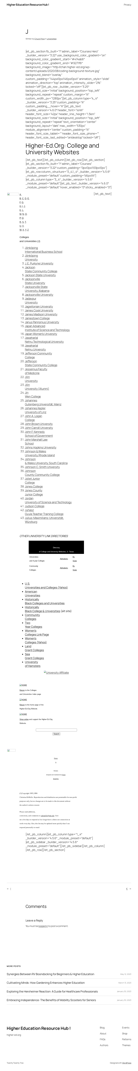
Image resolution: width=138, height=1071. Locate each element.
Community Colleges (32, 617)
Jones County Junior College (34, 492)
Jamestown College (37, 318)
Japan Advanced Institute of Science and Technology (47, 328)
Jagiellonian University (39, 306)
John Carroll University (39, 428)
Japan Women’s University (41, 334)
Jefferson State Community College (41, 363)
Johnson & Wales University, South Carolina (46, 461)
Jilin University (31, 379)
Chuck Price (39, 38)
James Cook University (39, 310)
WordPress (126, 1063)
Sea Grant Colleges (34, 656)
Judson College (34, 506)
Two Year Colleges (33, 625)
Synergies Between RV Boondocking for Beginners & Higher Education (50, 974)
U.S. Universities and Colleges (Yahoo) (46, 585)
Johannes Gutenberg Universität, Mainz (43, 402)
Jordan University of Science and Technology (48, 500)
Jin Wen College (33, 394)
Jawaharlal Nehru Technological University (44, 339)
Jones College (34, 486)
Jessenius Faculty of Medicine (36, 371)
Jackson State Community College (41, 269)
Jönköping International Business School (43, 250)
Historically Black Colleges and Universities (45, 601)
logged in (43, 926)
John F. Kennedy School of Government (39, 434)
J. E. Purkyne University (39, 263)
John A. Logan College (33, 418)
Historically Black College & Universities (42, 609)
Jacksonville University (39, 294)
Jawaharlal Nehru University (35, 347)
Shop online (24, 719)
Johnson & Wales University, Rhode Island (40, 453)
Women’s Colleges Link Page (37, 632)
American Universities (32, 593)
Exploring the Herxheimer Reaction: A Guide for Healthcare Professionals (52, 991)
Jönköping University (31, 257)
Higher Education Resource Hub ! (28, 4)
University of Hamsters (32, 664)
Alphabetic (64, 559)
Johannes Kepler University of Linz (35, 410)
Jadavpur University (31, 300)
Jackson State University (40, 275)
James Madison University (41, 314)
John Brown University (39, 424)
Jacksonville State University (35, 281)
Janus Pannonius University (42, 322)
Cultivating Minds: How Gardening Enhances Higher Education (46, 982)
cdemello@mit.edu (47, 816)
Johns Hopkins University (40, 447)
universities (51, 38)
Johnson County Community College (42, 473)
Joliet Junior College (32, 480)
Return (22, 690)
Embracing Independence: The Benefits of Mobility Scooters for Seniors (51, 1000)
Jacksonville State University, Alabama (37, 289)
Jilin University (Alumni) (37, 386)
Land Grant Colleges (34, 648)
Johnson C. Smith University (42, 467)
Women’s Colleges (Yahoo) (36, 640)
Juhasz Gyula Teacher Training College (44, 512)
